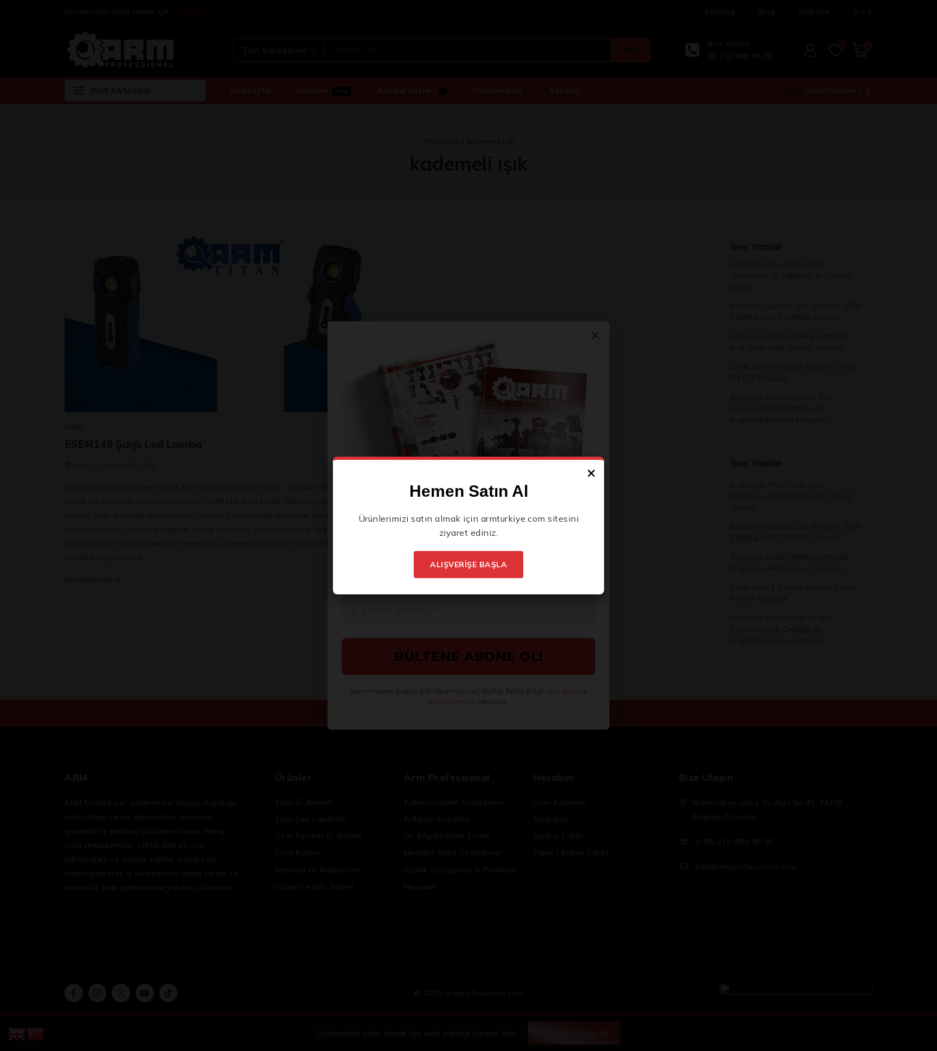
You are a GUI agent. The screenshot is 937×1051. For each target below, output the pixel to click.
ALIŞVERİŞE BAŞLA (468, 564)
